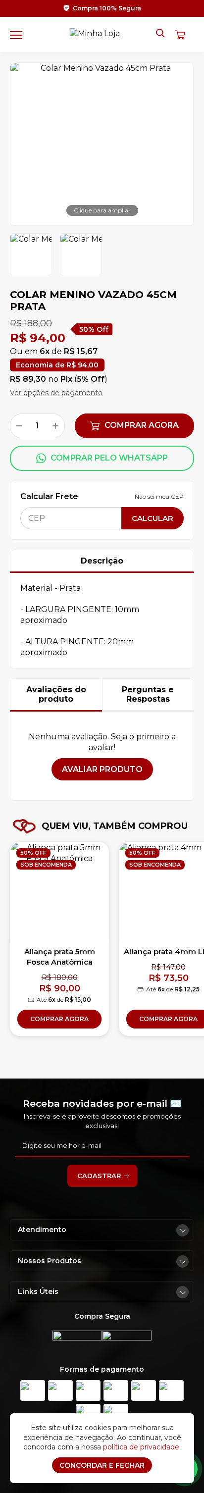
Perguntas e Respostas (148, 694)
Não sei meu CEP (159, 496)
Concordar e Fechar (102, 1465)
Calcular (152, 518)
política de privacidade (141, 1446)
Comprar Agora (141, 425)
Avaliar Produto (102, 769)
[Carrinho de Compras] (184, 35)
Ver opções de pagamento (56, 392)
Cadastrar (99, 1176)
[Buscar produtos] (161, 33)
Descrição (102, 561)
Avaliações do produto (56, 694)
